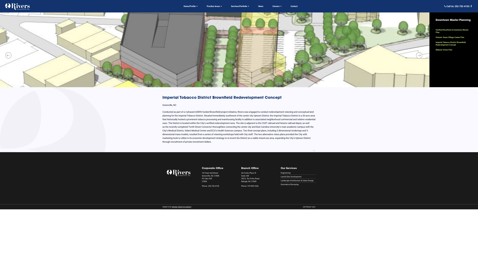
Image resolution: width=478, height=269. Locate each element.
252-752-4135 (462, 6)
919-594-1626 (252, 186)
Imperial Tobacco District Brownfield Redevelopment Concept (451, 43)
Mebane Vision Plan (444, 49)
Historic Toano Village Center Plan (450, 37)
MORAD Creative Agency (181, 207)
